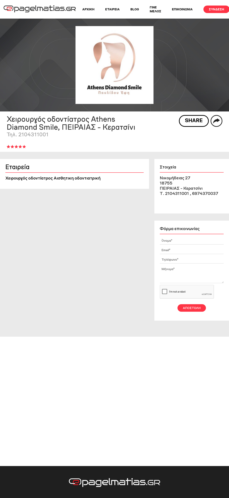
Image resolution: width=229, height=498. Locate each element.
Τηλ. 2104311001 (27, 134)
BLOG (134, 9)
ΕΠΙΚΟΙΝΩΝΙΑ (182, 9)
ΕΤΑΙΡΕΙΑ (112, 9)
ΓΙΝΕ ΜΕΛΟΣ (155, 9)
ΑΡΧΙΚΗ (88, 9)
